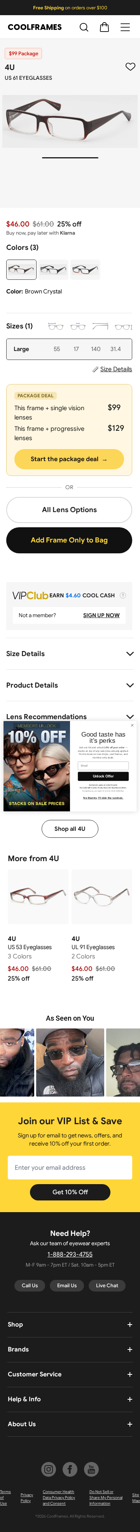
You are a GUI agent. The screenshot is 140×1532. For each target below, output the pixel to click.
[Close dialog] (132, 725)
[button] (70, 1062)
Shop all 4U (70, 828)
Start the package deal (69, 459)
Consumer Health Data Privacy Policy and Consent (59, 1497)
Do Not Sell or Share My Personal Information (105, 1497)
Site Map (136, 1497)
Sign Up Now (101, 615)
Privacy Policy (27, 1497)
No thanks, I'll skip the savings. (103, 798)
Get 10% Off (70, 1192)
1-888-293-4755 (70, 1254)
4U (10, 67)
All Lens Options (69, 509)
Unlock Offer (103, 776)
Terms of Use (5, 1497)
